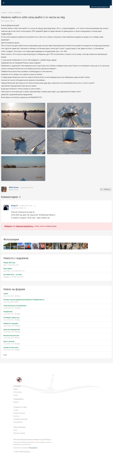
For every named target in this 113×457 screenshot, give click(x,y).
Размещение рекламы (20, 419)
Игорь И (14, 205)
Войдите (8, 226)
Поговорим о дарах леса (11, 317)
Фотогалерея (11, 239)
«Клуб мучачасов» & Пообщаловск (14, 305)
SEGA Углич (14, 187)
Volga (4, 265)
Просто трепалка (9, 341)
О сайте (15, 410)
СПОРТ (5, 293)
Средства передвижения (11, 329)
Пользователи (18, 422)
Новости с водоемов (15, 258)
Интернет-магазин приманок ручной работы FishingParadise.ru (23, 299)
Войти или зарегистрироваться (99, 6)
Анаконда (6, 277)
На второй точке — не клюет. (12, 274)
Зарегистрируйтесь (24, 226)
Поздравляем (7, 311)
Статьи (15, 395)
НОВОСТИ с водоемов (10, 323)
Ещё (5, 355)
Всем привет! (7, 268)
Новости (16, 402)
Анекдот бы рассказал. (11, 347)
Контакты (16, 416)
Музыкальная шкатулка (11, 335)
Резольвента (33, 448)
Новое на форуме (14, 289)
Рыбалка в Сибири (19, 433)
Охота (15, 430)
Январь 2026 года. (9, 262)
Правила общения (19, 413)
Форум (15, 389)
